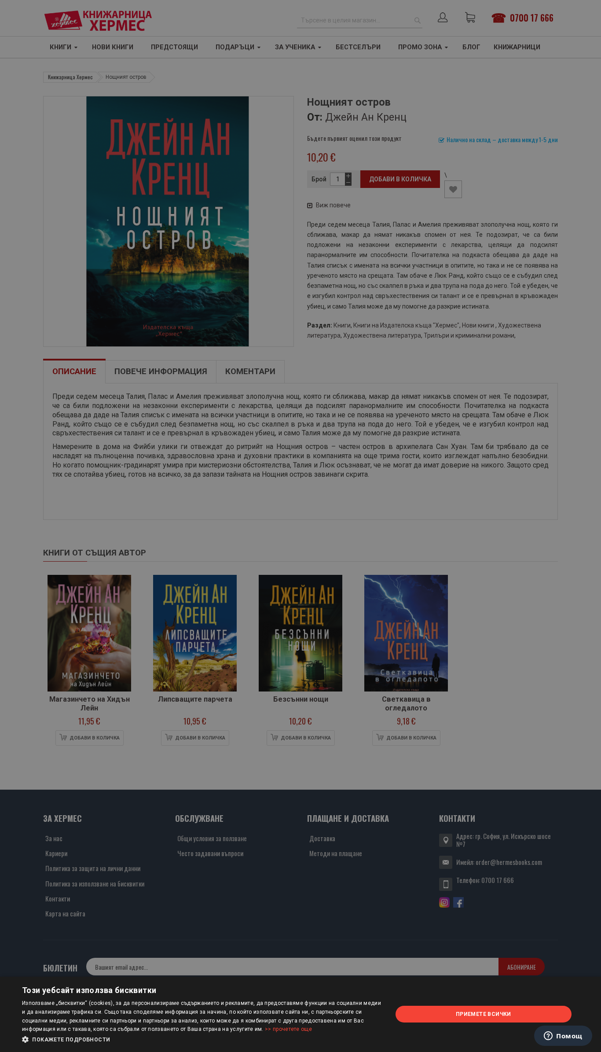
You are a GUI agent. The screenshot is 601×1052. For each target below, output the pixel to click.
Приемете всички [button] (483, 1014)
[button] (201, 1039)
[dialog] (300, 1014)
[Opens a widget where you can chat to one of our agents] (563, 1037)
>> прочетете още (288, 1029)
